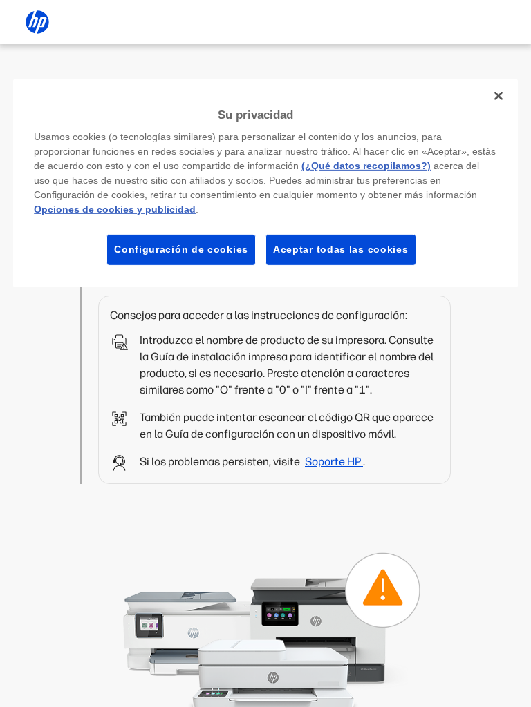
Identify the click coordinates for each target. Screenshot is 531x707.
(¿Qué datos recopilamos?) (366, 165)
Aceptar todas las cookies (341, 249)
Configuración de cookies (181, 249)
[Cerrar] (498, 95)
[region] (265, 183)
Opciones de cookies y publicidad (115, 209)
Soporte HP (334, 461)
